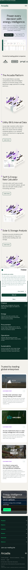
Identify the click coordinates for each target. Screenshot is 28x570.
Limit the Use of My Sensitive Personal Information (13, 564)
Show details (21, 291)
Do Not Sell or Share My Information (9, 562)
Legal (8, 559)
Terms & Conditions (14, 557)
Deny (14, 299)
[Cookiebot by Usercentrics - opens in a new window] (20, 270)
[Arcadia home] (5, 553)
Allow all (14, 295)
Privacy (22, 557)
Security (3, 559)
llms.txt (2, 566)
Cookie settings (4, 557)
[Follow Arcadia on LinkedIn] (26, 553)
